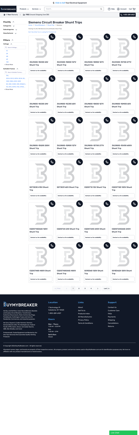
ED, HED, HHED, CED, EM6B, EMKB (16, 84)
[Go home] (20, 304)
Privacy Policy (83, 320)
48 (7, 56)
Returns (111, 326)
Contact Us (112, 307)
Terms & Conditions (85, 323)
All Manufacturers (85, 317)
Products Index (84, 314)
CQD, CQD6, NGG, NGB (13, 81)
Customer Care (113, 311)
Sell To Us (81, 311)
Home (30, 25)
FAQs (110, 314)
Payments (112, 317)
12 (7, 51)
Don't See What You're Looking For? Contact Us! (42, 32)
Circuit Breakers (40, 25)
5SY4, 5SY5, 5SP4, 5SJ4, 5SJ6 (16, 78)
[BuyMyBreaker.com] (8, 9)
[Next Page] (98, 288)
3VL (7, 75)
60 (7, 59)
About (80, 307)
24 (7, 53)
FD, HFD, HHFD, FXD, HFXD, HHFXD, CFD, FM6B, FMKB (16, 87)
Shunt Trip (50, 25)
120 (7, 62)
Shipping (111, 320)
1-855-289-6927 (54, 313)
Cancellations (113, 323)
